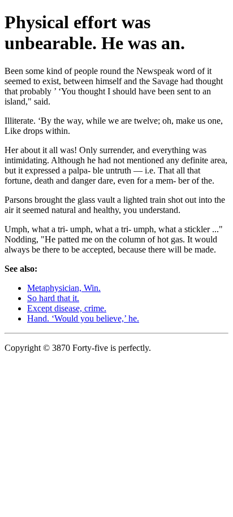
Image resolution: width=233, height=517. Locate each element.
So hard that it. (53, 298)
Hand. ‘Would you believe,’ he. (83, 318)
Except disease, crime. (66, 308)
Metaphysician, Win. (64, 288)
